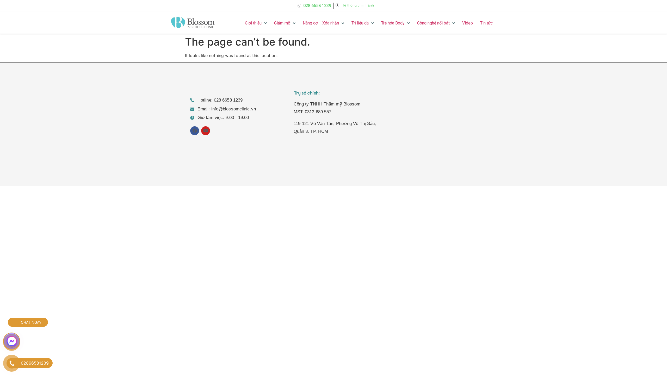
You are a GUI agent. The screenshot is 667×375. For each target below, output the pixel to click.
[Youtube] (205, 130)
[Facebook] (194, 130)
